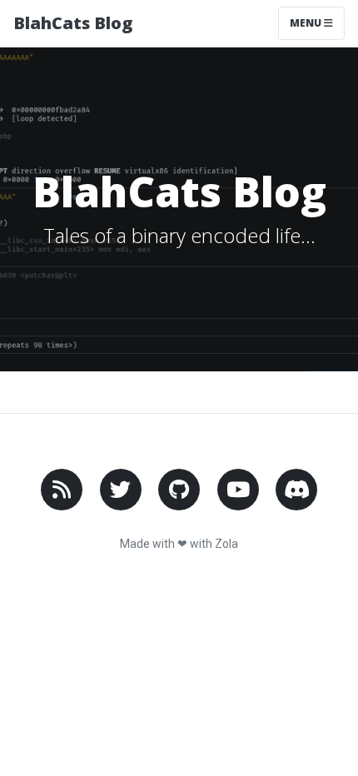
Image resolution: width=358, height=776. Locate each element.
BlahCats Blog (72, 23)
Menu (307, 23)
